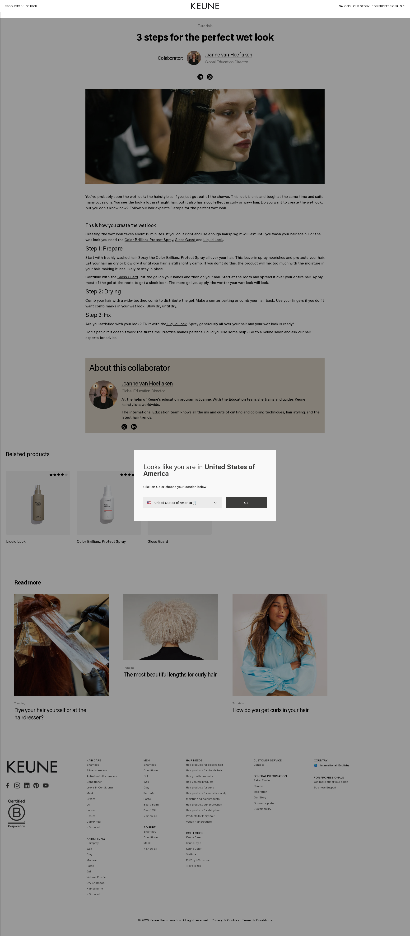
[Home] (205, 6)
